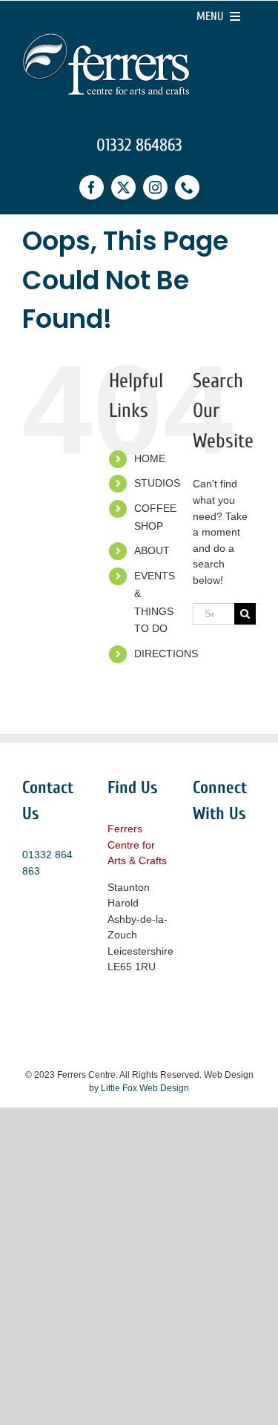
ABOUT (152, 550)
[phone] (187, 187)
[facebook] (91, 187)
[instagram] (155, 187)
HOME (149, 458)
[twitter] (123, 187)
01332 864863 (139, 145)
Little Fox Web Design (145, 1088)
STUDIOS (157, 483)
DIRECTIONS (166, 653)
